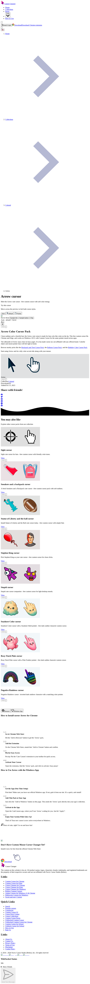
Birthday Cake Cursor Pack (77, 347)
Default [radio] (10, 313)
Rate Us (8, 930)
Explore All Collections (9, 842)
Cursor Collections (11, 916)
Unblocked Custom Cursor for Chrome (18, 922)
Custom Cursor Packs (12, 918)
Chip (31, 318)
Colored (11, 381)
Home (7, 7)
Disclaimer (9, 947)
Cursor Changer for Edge (14, 887)
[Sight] (20, 446)
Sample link (14, 318)
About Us (8, 939)
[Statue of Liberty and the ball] (20, 514)
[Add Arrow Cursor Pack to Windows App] (6, 327)
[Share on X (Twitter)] (45, 397)
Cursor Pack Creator (12, 914)
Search (7, 906)
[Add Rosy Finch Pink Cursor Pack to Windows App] (6, 666)
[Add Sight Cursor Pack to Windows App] (6, 460)
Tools (8, 13)
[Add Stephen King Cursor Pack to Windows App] (6, 563)
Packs (7, 11)
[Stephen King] (20, 549)
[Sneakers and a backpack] (20, 480)
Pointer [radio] (19, 313)
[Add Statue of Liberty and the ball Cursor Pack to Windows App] (6, 529)
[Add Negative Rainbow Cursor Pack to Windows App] (6, 700)
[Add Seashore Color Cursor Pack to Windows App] (6, 632)
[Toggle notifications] (2, 27)
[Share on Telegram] (45, 403)
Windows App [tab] (18, 711)
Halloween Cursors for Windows (16, 895)
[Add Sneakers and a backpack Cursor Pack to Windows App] (6, 494)
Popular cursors (10, 908)
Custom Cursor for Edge (13, 883)
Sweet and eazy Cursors (13, 897)
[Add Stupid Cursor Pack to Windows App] (6, 597)
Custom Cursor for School (14, 924)
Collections (9, 9)
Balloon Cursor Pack (54, 347)
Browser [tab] (7, 711)
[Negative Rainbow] (20, 686)
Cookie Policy (10, 949)
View (3, 458)
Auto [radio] (3, 313)
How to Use (9, 18)
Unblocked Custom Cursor (14, 920)
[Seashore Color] (20, 617)
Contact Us (9, 941)
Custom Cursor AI (11, 912)
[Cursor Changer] (2, 4)
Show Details (7, 967)
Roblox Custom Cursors (13, 891)
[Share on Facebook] (45, 395)
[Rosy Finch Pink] (20, 652)
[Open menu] (2, 22)
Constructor (9, 910)
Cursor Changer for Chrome (15, 885)
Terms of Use (10, 945)
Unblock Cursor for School (14, 926)
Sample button (24, 318)
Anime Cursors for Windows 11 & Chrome (20, 893)
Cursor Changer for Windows (15, 889)
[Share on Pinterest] (45, 399)
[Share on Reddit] (45, 406)
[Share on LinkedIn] (45, 401)
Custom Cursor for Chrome (14, 881)
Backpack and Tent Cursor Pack (32, 347)
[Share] (2, 324)
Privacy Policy (10, 943)
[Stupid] (20, 583)
